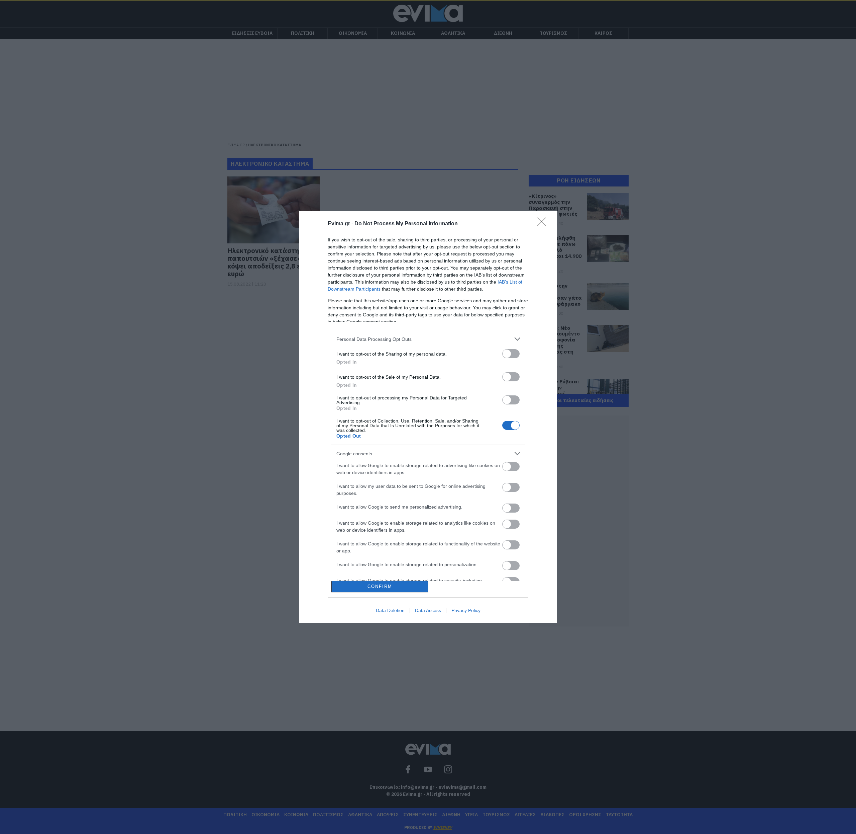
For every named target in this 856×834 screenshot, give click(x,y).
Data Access (428, 610)
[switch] (511, 353)
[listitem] (428, 339)
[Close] (543, 224)
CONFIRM (379, 586)
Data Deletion (390, 610)
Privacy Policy (465, 610)
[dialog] (428, 417)
